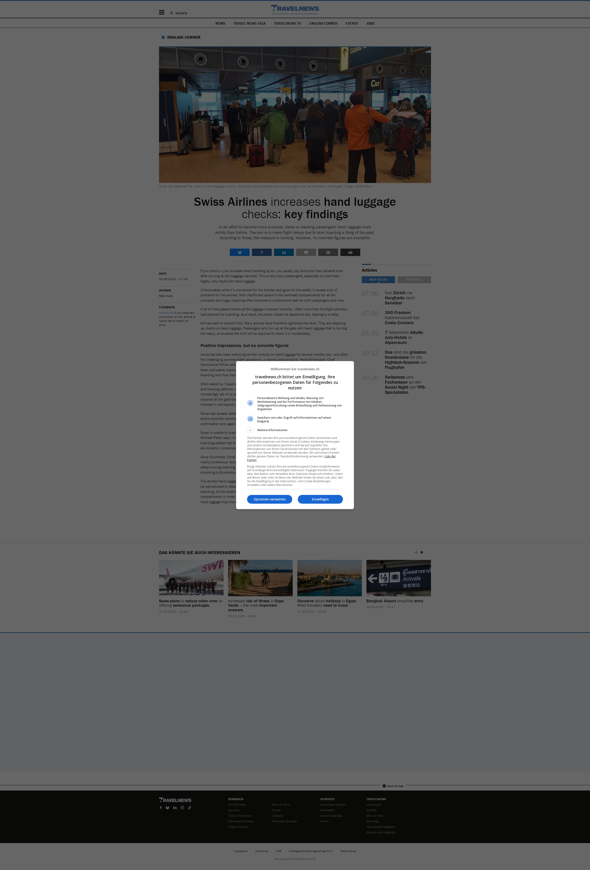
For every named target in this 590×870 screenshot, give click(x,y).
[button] (295, 430)
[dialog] (295, 435)
